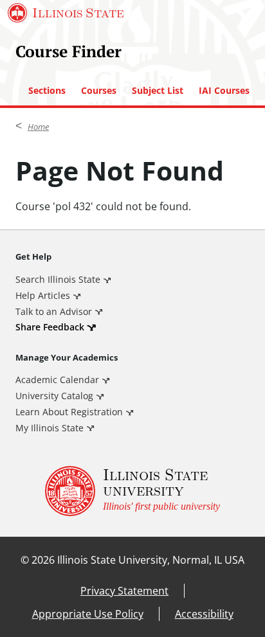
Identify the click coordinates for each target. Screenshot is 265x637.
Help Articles (42, 295)
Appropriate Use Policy (87, 614)
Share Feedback (49, 327)
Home (38, 126)
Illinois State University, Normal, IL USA (150, 560)
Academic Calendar (57, 379)
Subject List (157, 90)
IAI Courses (224, 90)
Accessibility (204, 614)
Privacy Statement (124, 591)
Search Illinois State (57, 279)
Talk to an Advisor (53, 311)
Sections (47, 90)
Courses (98, 90)
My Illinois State (49, 428)
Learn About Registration (69, 412)
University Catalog (54, 396)
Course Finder (68, 51)
